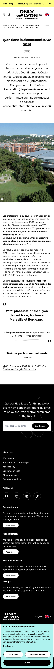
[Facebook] (6, 496)
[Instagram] (16, 496)
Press (46, 26)
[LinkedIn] (27, 496)
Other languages (11, 475)
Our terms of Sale (11, 471)
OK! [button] (28, 662)
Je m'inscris (40, 426)
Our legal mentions (12, 479)
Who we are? (9, 458)
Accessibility (9, 466)
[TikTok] (37, 496)
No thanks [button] (13, 654)
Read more (10, 525)
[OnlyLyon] (11, 616)
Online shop (8, 4)
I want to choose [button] (37, 654)
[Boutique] (40, 14)
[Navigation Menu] (4, 14)
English (38, 616)
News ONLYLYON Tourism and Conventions (21, 26)
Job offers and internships (16, 462)
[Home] (27, 14)
